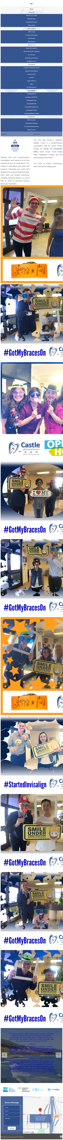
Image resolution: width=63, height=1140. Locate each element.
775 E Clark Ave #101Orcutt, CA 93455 (40, 1117)
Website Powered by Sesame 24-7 (10, 1137)
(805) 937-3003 (40, 1120)
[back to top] (61, 1136)
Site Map (21, 1137)
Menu (31, 3)
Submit (11, 1128)
